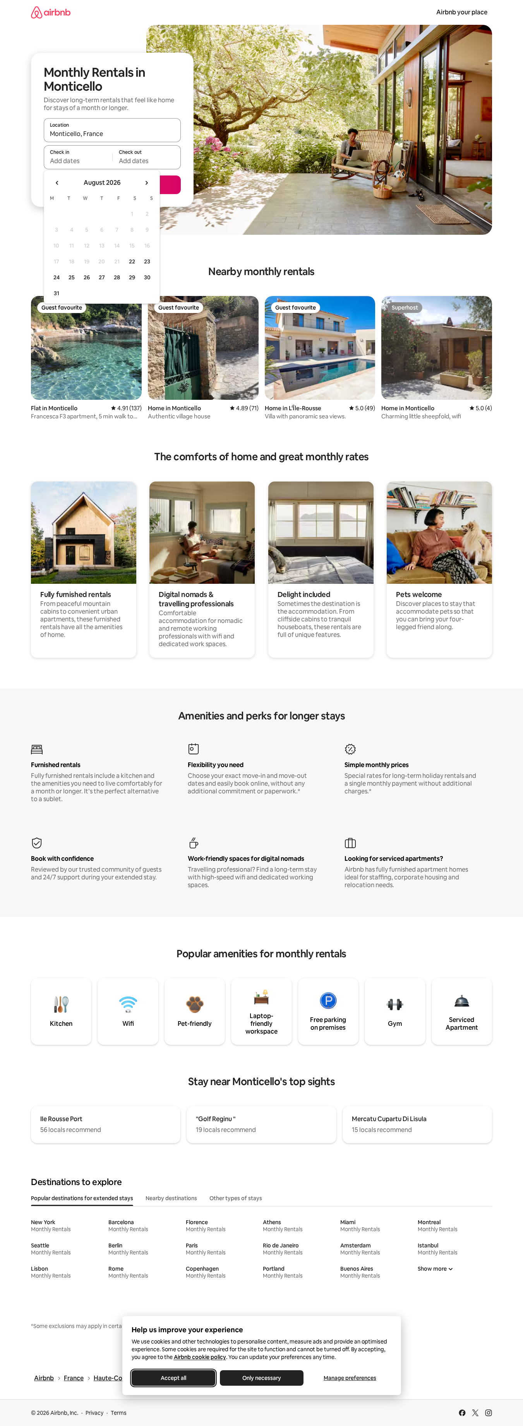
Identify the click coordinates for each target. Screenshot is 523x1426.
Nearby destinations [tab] (171, 1198)
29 (132, 277)
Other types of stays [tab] (235, 1198)
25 (72, 277)
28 (117, 277)
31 (56, 293)
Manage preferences (350, 1377)
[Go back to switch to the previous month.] (57, 183)
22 (132, 261)
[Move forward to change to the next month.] (146, 183)
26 (87, 277)
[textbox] (78, 160)
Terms (119, 1412)
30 (147, 277)
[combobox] (112, 133)
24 (56, 277)
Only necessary (261, 1377)
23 (147, 261)
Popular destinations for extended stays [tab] (82, 1198)
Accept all (173, 1377)
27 (102, 277)
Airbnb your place (461, 12)
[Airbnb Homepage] (50, 12)
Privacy (94, 1412)
